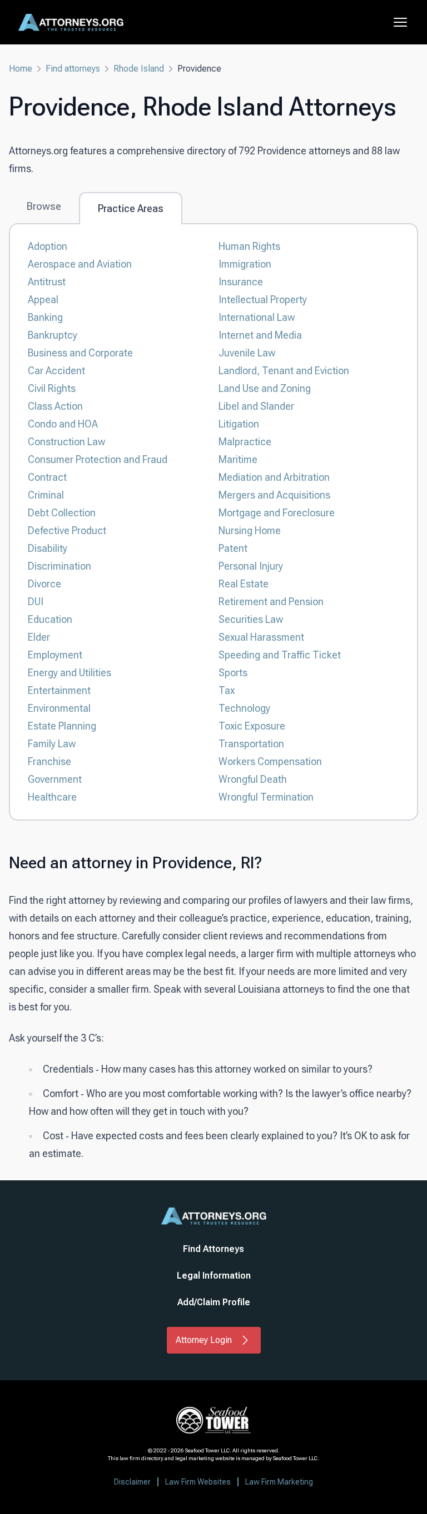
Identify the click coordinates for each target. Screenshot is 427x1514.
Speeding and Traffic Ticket (280, 655)
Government (55, 779)
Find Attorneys (213, 1249)
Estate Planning (62, 726)
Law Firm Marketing (279, 1481)
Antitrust (47, 282)
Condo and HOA (63, 424)
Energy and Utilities (69, 672)
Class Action (55, 406)
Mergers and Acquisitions (274, 495)
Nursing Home (250, 530)
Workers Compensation (270, 761)
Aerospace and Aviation (80, 264)
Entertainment (59, 690)
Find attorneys (73, 68)
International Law (257, 317)
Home (20, 68)
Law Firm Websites (198, 1481)
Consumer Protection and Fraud (97, 459)
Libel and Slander (256, 406)
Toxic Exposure (252, 726)
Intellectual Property (263, 299)
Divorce (44, 584)
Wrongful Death (253, 779)
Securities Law (251, 619)
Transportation (251, 744)
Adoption (47, 246)
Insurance (241, 282)
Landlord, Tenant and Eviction (284, 370)
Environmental (59, 708)
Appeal (43, 299)
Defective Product (67, 530)
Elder (39, 637)
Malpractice (245, 441)
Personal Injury (251, 566)
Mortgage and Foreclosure (277, 513)
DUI (35, 601)
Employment (55, 655)
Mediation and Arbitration (274, 477)
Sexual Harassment (261, 637)
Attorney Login (204, 1340)
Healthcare (52, 797)
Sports (233, 672)
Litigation (239, 424)
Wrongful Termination (266, 797)
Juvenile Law (247, 353)
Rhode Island (138, 68)
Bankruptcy (52, 335)
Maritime (238, 459)
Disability (47, 548)
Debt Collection (62, 513)
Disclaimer (132, 1481)
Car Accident (56, 370)
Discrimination (59, 566)
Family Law (52, 744)
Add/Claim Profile (213, 1302)
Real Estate (244, 584)
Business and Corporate (80, 353)
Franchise (49, 761)
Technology (244, 708)
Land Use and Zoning (265, 388)
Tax (227, 690)
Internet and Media (260, 335)
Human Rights (249, 246)
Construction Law (66, 441)
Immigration (245, 264)
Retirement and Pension (271, 601)
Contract (47, 477)
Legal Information (214, 1275)
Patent (233, 548)
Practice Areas (130, 208)
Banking (45, 317)
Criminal (46, 495)
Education (50, 619)
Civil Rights (52, 388)
